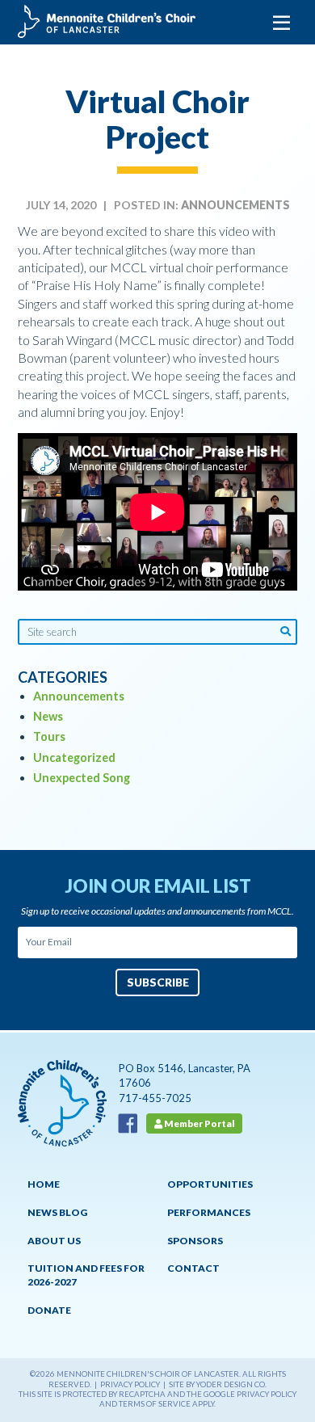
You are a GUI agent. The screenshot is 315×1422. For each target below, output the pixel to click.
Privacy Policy (130, 1384)
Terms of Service (155, 1403)
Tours (49, 736)
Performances (208, 1212)
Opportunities (210, 1184)
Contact (193, 1268)
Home (43, 1184)
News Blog (57, 1212)
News (48, 716)
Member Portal (198, 1123)
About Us (54, 1241)
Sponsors (195, 1241)
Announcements (235, 205)
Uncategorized (74, 757)
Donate (49, 1310)
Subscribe (158, 982)
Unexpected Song (81, 778)
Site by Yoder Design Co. (218, 1384)
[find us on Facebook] (131, 1122)
